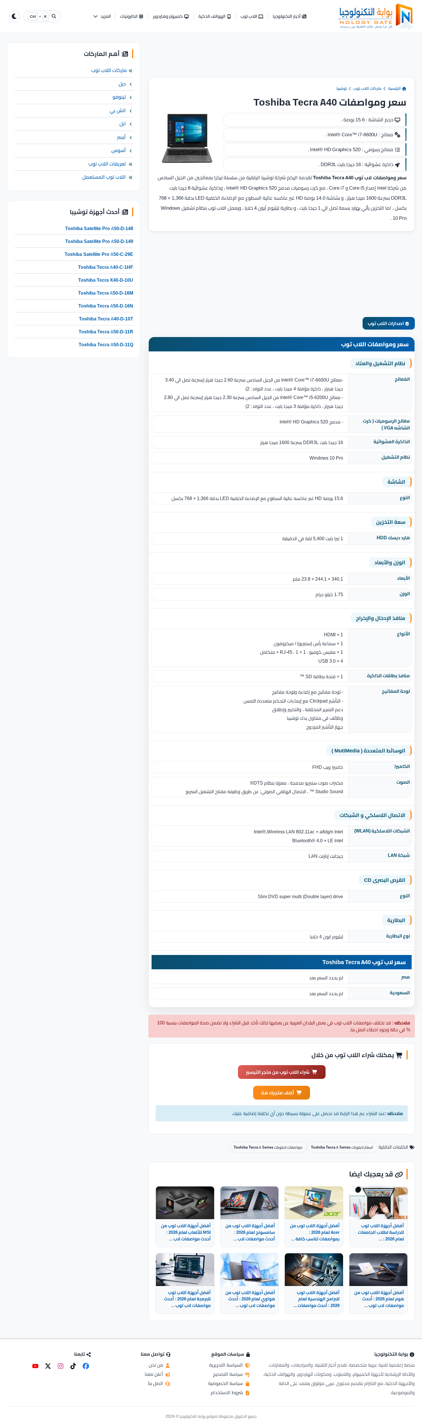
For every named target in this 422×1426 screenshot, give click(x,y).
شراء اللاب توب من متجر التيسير (277, 1072)
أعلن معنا (154, 1374)
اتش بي (118, 110)
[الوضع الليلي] (14, 16)
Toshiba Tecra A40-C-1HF (105, 267)
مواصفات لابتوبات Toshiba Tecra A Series (268, 1147)
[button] (101, 16)
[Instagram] (60, 1366)
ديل (122, 83)
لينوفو (119, 97)
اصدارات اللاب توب (386, 323)
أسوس (118, 150)
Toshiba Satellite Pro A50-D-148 (99, 228)
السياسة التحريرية (226, 1365)
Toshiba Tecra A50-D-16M (105, 292)
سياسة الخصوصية (226, 1383)
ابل (122, 123)
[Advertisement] (281, 60)
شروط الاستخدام (227, 1392)
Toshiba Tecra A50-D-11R (106, 331)
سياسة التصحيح (228, 1374)
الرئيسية (395, 88)
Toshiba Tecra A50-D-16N (105, 305)
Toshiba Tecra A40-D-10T (106, 318)
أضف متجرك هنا (277, 1092)
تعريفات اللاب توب (107, 163)
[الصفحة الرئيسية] (376, 16)
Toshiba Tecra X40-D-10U (105, 280)
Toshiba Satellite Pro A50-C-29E (99, 254)
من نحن (156, 1365)
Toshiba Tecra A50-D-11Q (106, 344)
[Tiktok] (73, 1366)
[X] (48, 1366)
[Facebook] (86, 1366)
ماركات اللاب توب (367, 88)
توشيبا (341, 88)
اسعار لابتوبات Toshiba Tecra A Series (342, 1147)
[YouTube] (35, 1366)
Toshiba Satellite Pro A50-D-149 (99, 241)
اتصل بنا (156, 1383)
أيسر (121, 137)
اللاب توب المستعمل (104, 177)
